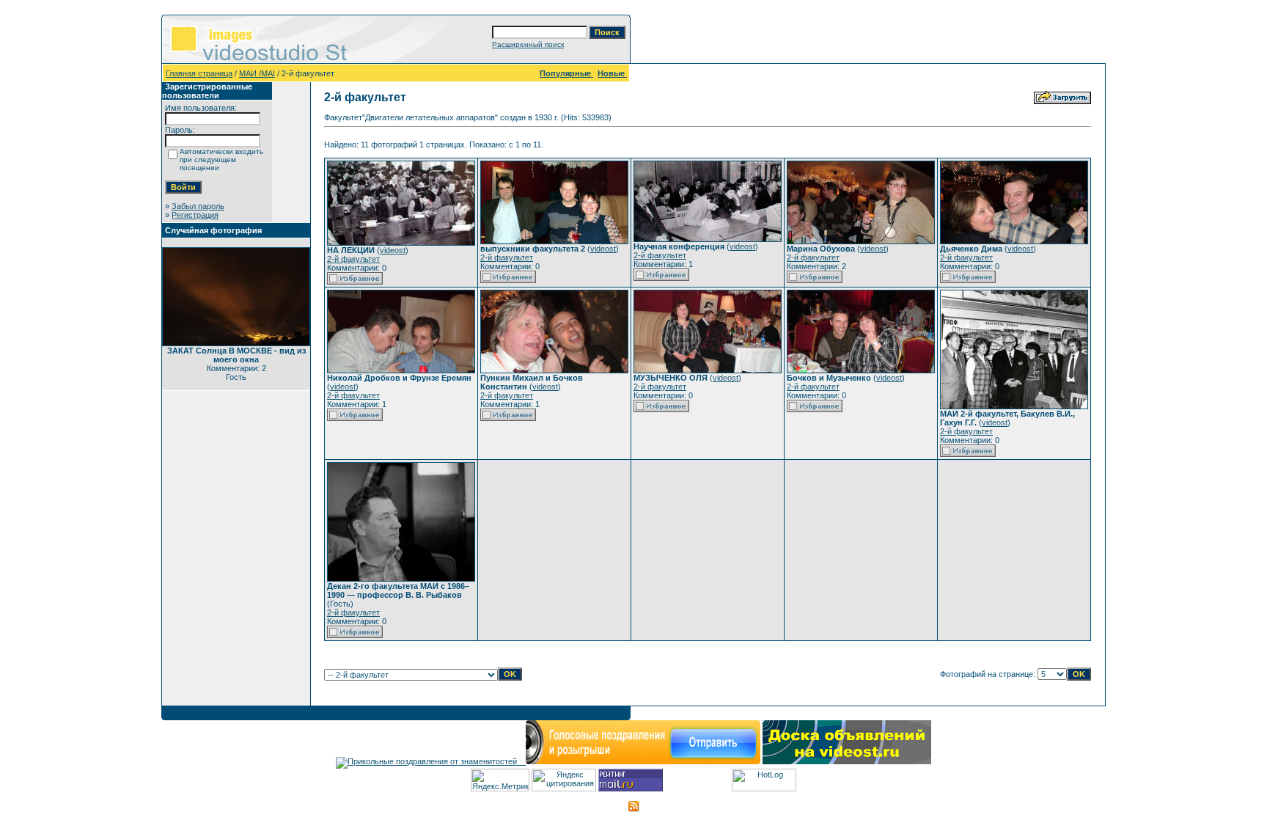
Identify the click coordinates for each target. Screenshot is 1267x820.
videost (392, 250)
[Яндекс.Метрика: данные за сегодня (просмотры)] (500, 780)
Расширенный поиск (528, 44)
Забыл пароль (198, 206)
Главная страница (199, 73)
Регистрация (195, 215)
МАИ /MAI (257, 73)
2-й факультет (353, 259)
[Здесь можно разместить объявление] (847, 761)
